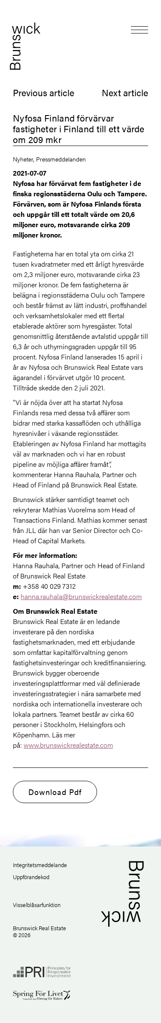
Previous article (43, 92)
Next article (125, 92)
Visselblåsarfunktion (37, 905)
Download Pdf (55, 791)
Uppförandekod (31, 877)
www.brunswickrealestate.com (68, 745)
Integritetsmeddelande (40, 865)
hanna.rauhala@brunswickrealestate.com (81, 596)
